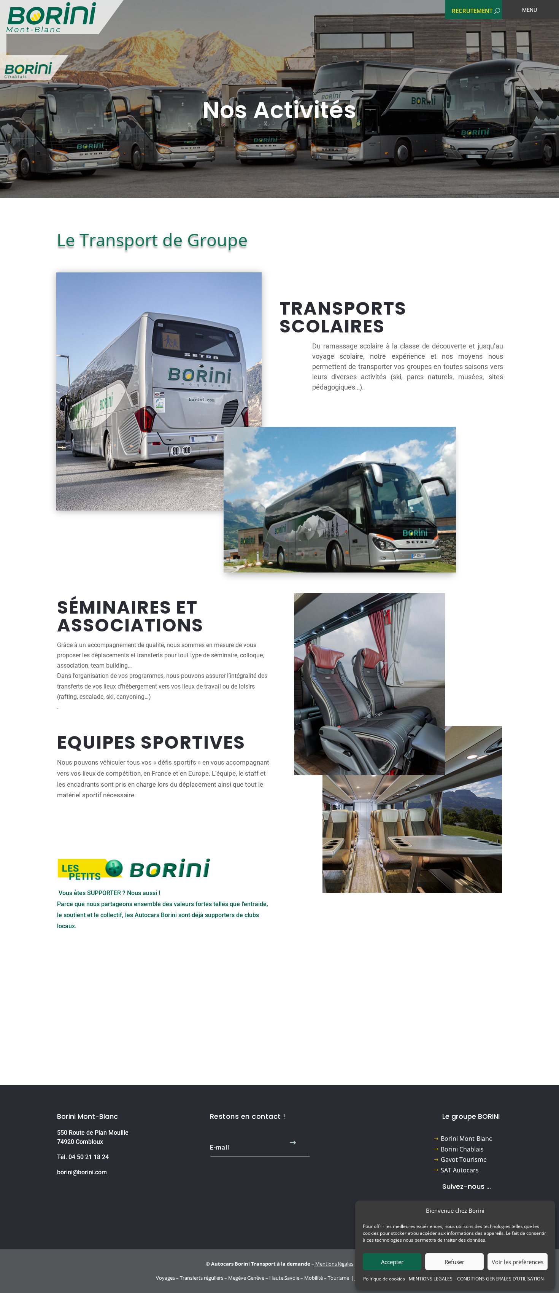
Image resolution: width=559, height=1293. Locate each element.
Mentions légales (334, 1263)
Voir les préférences (517, 1262)
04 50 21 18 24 (88, 1157)
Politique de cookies (384, 1279)
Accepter (392, 1262)
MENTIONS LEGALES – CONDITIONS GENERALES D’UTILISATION (476, 1279)
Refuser (454, 1262)
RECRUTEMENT (472, 10)
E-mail (219, 1148)
